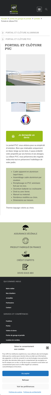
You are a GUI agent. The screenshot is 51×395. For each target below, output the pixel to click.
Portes (8, 326)
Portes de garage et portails (15, 335)
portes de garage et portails (20, 19)
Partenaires (10, 303)
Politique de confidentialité (32, 392)
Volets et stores (11, 330)
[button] (47, 348)
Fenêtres (9, 321)
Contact (8, 307)
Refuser (25, 380)
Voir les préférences (25, 386)
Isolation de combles (13, 340)
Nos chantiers (10, 293)
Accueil (4, 19)
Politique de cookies (15, 392)
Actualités (9, 298)
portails (37, 19)
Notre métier (10, 288)
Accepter (25, 373)
